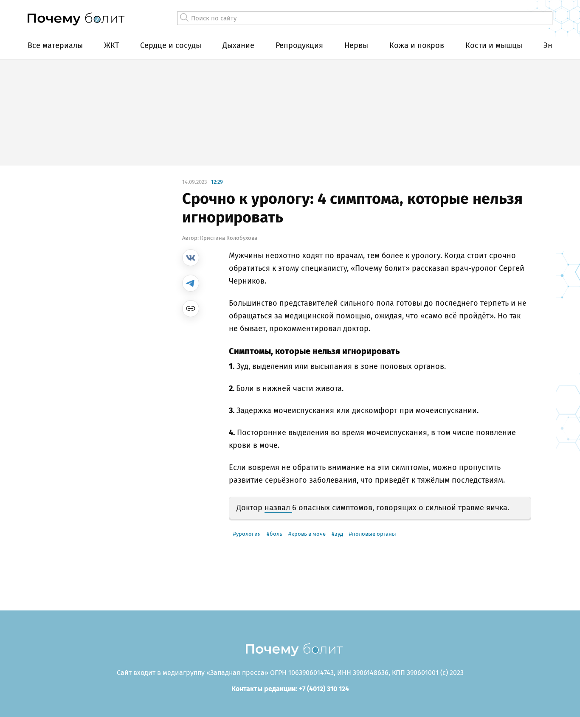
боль (276, 534)
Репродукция (299, 45)
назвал (278, 507)
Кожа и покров (416, 45)
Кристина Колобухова (228, 238)
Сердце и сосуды (170, 45)
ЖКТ (111, 45)
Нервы (356, 45)
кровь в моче (308, 534)
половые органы (374, 534)
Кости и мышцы (493, 45)
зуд (339, 534)
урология (248, 534)
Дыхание (238, 45)
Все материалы (55, 45)
